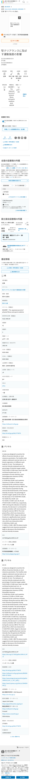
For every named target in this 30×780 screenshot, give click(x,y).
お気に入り (5, 138)
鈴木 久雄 (5, 303)
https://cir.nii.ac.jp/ (8, 694)
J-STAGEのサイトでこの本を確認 (16, 197)
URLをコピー (10, 138)
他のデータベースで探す (10, 148)
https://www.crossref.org (9, 714)
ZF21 (3, 386)
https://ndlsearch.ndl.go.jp (10, 424)
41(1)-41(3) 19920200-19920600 (14, 9)
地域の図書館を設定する (14, 180)
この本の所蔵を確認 (20, 210)
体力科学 (7, 7)
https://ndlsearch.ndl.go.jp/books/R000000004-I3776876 (14, 674)
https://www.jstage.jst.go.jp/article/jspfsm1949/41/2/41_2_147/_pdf (14, 679)
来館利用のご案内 (22, 229)
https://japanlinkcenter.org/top (11, 704)
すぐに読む (16, 41)
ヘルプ (11, 177)
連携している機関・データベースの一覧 (16, 168)
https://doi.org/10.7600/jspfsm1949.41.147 (15, 654)
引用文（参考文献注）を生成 (11, 142)
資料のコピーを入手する (7, 760)
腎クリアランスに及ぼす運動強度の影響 (13, 290)
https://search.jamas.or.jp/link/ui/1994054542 (14, 684)
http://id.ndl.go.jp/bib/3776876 (11, 433)
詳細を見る (25, 95)
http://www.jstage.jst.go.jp (10, 554)
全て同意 (22, 777)
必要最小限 (8, 777)
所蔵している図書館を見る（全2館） (15, 129)
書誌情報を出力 (8, 144)
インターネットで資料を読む (8, 758)
